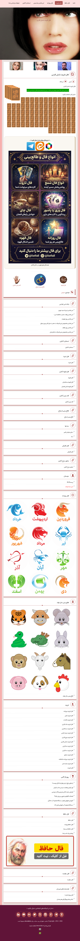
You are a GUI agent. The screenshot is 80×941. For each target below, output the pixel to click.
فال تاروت (59, 2)
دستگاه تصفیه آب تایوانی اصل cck (63, 804)
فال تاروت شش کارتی (60, 74)
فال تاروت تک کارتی (67, 724)
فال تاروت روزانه (68, 711)
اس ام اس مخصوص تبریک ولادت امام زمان (61, 331)
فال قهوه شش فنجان (67, 386)
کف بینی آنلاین (69, 401)
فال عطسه (70, 879)
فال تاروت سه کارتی (67, 728)
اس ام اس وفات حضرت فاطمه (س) (63, 314)
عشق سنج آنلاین (68, 466)
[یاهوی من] (62, 914)
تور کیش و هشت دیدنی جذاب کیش (63, 787)
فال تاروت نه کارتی (68, 746)
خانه (74, 2)
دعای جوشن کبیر (68, 432)
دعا (72, 436)
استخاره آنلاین (26, 2)
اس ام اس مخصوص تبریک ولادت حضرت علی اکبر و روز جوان (56, 323)
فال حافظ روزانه (68, 824)
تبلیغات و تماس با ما (14, 2)
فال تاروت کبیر (69, 715)
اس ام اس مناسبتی (39, 2)
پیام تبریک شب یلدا (67, 833)
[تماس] (40, 914)
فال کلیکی (70, 451)
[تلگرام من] (56, 914)
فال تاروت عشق (68, 754)
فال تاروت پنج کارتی (67, 737)
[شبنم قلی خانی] (16, 66)
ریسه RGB (70, 482)
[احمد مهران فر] (64, 66)
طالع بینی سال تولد (68, 695)
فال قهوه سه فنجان (67, 382)
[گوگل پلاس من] (29, 914)
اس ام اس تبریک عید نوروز (65, 310)
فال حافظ (67, 2)
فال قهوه (70, 377)
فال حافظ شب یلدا (68, 828)
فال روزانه (50, 2)
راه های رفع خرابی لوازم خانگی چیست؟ (62, 783)
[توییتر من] (34, 914)
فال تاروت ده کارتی (67, 750)
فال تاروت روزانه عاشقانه (66, 759)
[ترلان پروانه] (40, 66)
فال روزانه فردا (69, 894)
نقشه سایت (32, 925)
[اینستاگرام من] (45, 914)
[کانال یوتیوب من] (24, 914)
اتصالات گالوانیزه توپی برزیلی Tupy (63, 796)
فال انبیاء (70, 362)
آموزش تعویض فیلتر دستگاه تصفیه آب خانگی (60, 800)
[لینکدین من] (18, 914)
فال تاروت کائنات (68, 719)
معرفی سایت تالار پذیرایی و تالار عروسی (62, 791)
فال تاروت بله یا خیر (67, 763)
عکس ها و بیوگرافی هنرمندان (65, 899)
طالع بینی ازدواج (68, 416)
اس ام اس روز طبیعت (67, 318)
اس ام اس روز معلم (68, 327)
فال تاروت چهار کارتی (67, 732)
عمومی (63, 292)
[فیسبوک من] (51, 914)
